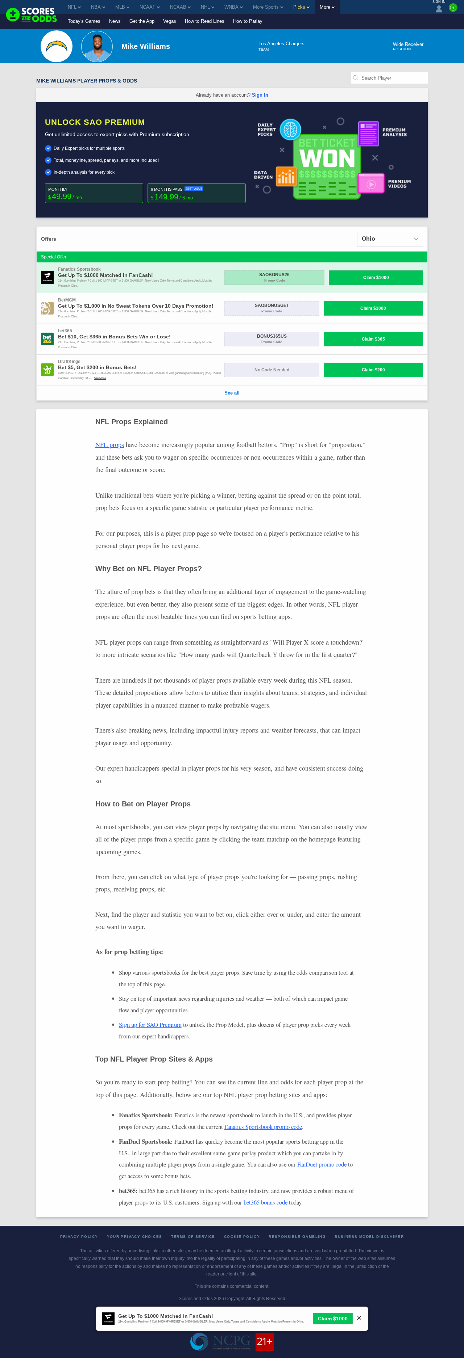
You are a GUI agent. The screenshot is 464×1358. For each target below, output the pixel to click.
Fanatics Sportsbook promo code (263, 1126)
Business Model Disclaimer (369, 1237)
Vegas (169, 21)
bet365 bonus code (265, 1202)
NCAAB (178, 7)
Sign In (260, 95)
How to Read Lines (204, 21)
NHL (205, 7)
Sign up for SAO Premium (150, 1024)
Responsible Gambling (297, 1237)
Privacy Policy (79, 1237)
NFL (72, 7)
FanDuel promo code (322, 1164)
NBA (96, 7)
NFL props (109, 444)
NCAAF (148, 7)
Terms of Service (193, 1237)
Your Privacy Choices (134, 1237)
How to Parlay (247, 21)
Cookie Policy (242, 1237)
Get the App (141, 21)
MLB (120, 7)
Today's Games (84, 21)
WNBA (231, 7)
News (115, 21)
